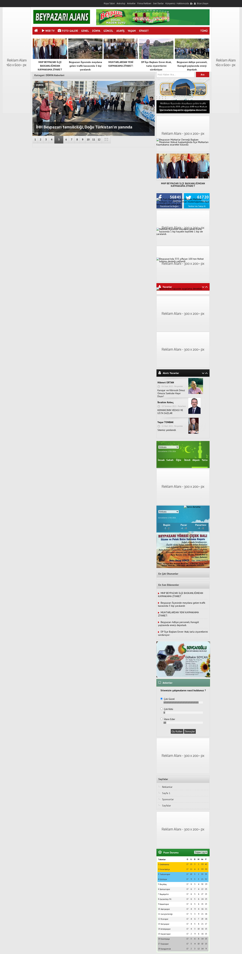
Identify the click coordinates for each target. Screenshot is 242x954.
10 (88, 139)
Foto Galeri (70, 30)
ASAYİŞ (120, 30)
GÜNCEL (108, 30)
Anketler (131, 3)
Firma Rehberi (144, 3)
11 (93, 139)
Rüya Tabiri (109, 3)
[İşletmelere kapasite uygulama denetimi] (179, 288)
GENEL (85, 30)
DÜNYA (96, 30)
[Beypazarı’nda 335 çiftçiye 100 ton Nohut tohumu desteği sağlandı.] (183, 261)
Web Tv (50, 30)
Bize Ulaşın (202, 3)
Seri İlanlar (158, 3)
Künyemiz (170, 3)
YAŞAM (132, 30)
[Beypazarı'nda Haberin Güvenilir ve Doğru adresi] (61, 22)
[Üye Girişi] (191, 3)
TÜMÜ (204, 30)
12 (99, 139)
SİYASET (144, 30)
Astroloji (121, 3)
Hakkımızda (183, 3)
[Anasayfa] (36, 31)
